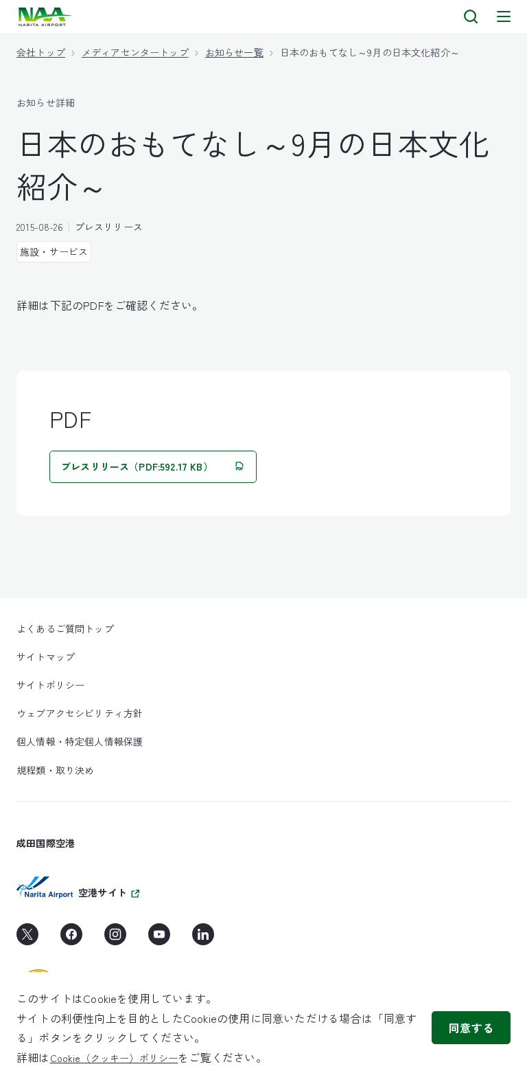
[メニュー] (503, 16)
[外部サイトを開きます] (27, 939)
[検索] (470, 16)
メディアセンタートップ (135, 52)
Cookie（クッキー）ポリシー (114, 1058)
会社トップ (40, 52)
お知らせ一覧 (234, 52)
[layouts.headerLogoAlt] (46, 17)
